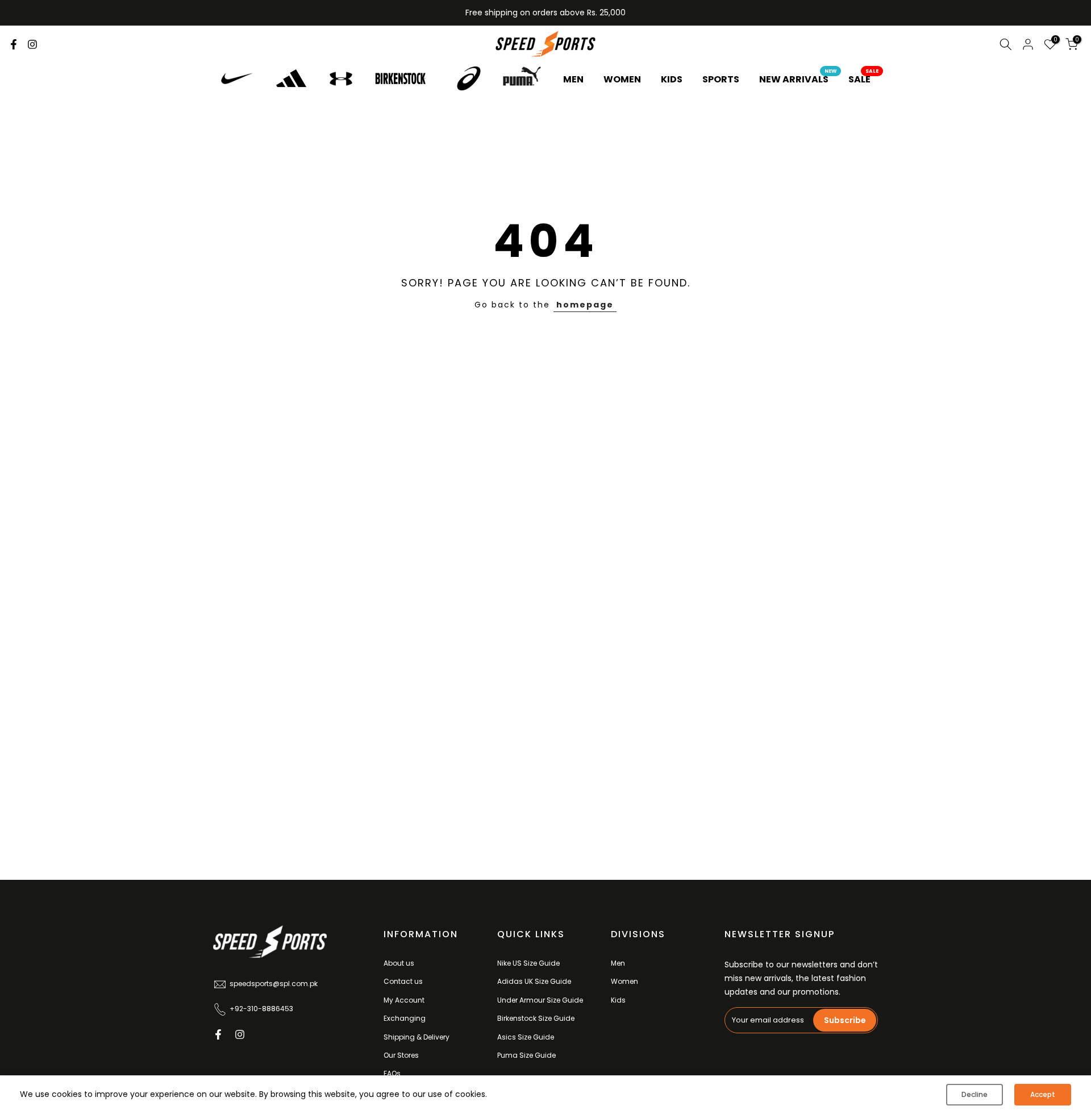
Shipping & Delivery (416, 1037)
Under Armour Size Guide (540, 1000)
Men (618, 963)
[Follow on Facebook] (14, 44)
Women (624, 981)
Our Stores (401, 1055)
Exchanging (405, 1018)
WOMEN (622, 79)
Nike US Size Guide (528, 963)
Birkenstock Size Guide (535, 1018)
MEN (573, 79)
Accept (1042, 1094)
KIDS (671, 79)
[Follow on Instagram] (32, 44)
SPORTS (720, 79)
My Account (404, 1000)
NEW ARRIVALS (798, 79)
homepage (585, 304)
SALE (863, 79)
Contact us (403, 981)
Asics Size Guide (525, 1037)
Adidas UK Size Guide (534, 981)
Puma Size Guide (526, 1055)
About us (399, 963)
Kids (618, 1000)
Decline (974, 1094)
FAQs (392, 1073)
